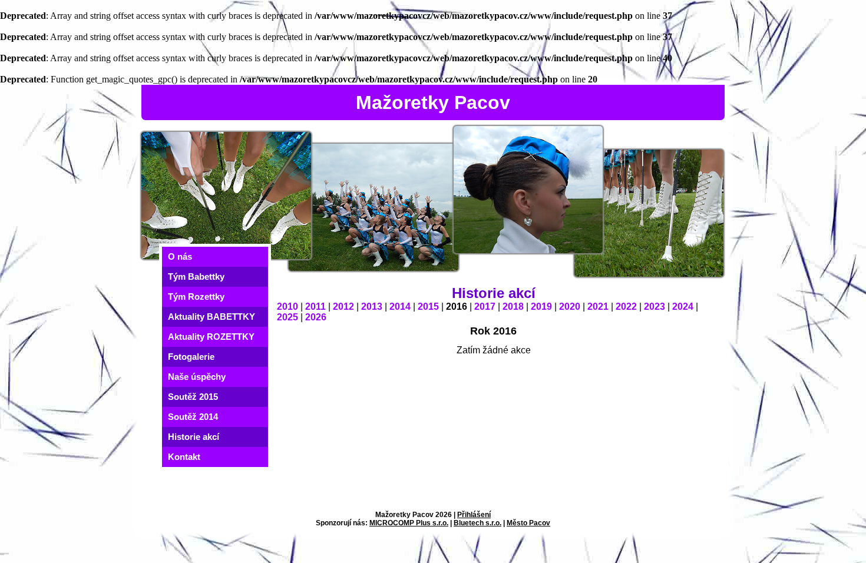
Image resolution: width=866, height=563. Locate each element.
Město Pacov (528, 523)
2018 (513, 307)
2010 (287, 307)
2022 (626, 307)
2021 (598, 307)
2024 (682, 307)
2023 (654, 307)
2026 (315, 317)
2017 (484, 307)
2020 (569, 307)
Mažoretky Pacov (433, 102)
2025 (287, 317)
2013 (371, 307)
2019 (541, 307)
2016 (456, 307)
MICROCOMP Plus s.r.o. (408, 523)
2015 (428, 307)
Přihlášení (474, 515)
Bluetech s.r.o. (477, 523)
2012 (343, 307)
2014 (400, 307)
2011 (315, 307)
